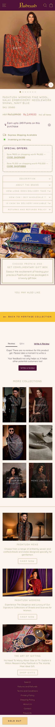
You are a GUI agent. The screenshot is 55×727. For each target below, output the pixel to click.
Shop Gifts (27, 672)
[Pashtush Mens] (27, 527)
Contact (27, 708)
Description (27, 179)
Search (27, 682)
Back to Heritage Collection (29, 317)
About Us (27, 704)
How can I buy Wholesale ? (27, 197)
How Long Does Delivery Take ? (27, 191)
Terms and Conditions (27, 691)
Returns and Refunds (27, 686)
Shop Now (27, 561)
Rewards (27, 713)
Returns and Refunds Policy (27, 209)
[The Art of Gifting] (27, 638)
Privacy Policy (27, 695)
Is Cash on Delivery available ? (27, 203)
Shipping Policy (27, 699)
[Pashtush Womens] (27, 582)
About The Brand (27, 185)
